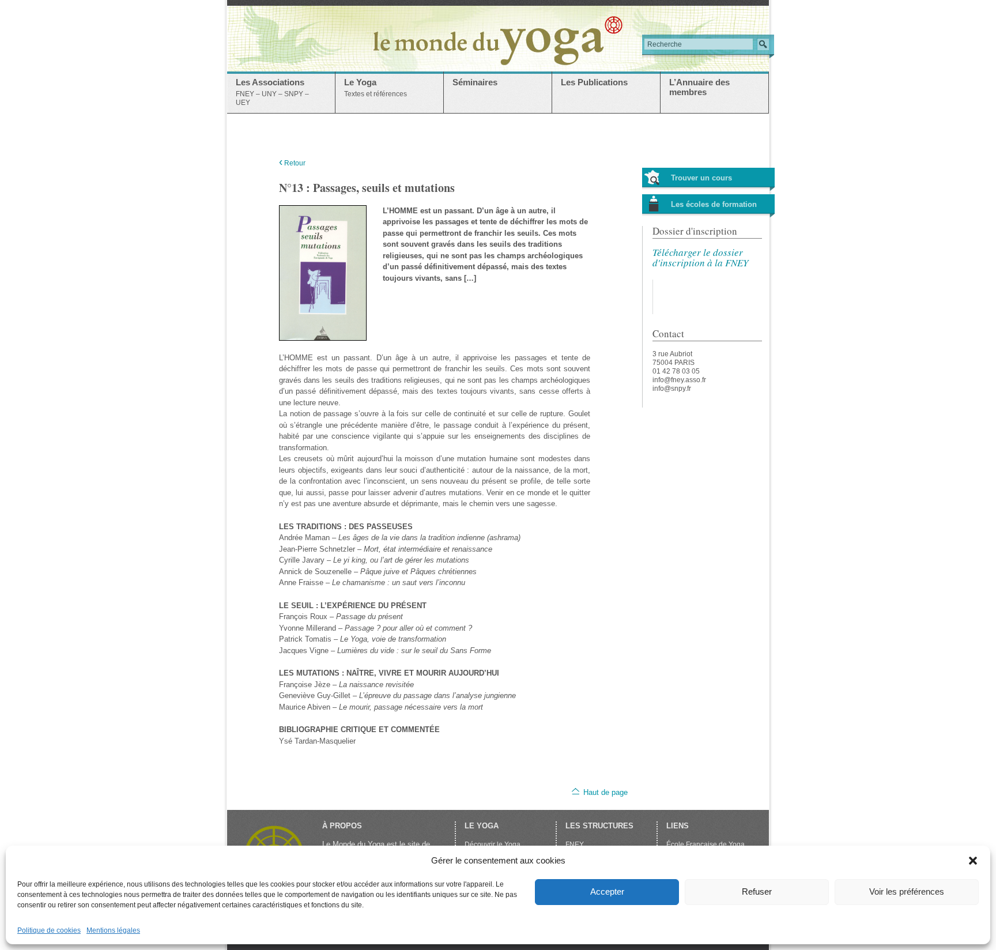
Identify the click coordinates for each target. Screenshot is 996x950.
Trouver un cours (701, 178)
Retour (292, 163)
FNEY (574, 844)
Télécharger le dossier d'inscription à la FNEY (700, 257)
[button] (973, 860)
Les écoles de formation (714, 204)
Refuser (757, 891)
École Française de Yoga (705, 844)
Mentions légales (113, 930)
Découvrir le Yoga (492, 844)
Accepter (607, 891)
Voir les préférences (906, 891)
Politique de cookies (49, 930)
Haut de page (605, 792)
